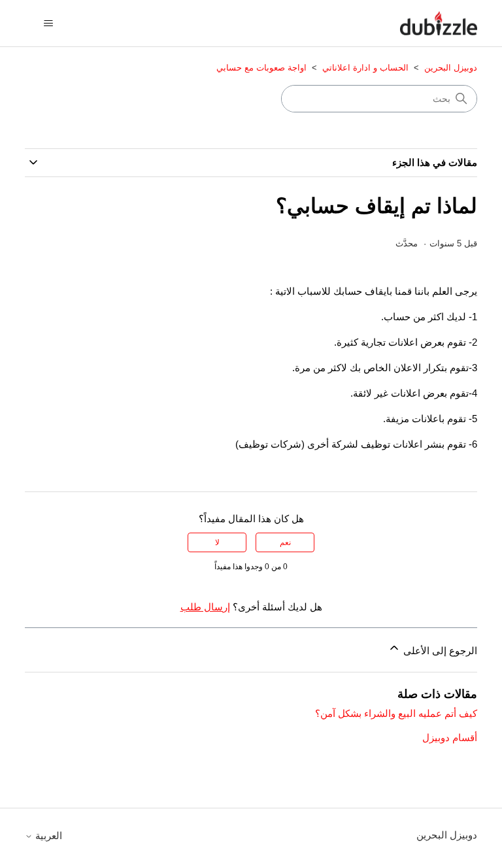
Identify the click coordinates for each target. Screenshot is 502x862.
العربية (47, 835)
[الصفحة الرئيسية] (438, 23)
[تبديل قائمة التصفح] (48, 23)
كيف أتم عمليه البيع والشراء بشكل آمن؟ (396, 713)
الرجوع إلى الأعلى (439, 650)
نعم (285, 542)
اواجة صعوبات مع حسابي (261, 68)
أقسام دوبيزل (449, 737)
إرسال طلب (205, 606)
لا (217, 542)
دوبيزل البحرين (449, 68)
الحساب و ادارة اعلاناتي (365, 68)
